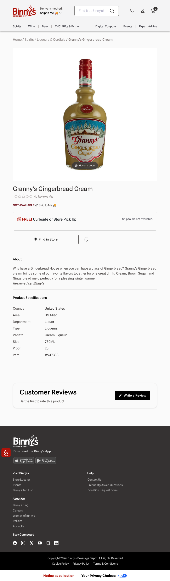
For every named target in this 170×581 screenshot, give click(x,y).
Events (17, 485)
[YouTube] (40, 543)
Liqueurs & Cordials (51, 40)
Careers (18, 510)
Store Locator (21, 479)
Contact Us (94, 479)
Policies (17, 520)
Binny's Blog (20, 505)
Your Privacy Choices (98, 576)
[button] (54, 10)
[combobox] (96, 11)
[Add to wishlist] (87, 240)
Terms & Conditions (105, 563)
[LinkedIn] (56, 543)
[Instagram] (23, 543)
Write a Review (135, 395)
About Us (18, 526)
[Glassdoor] (48, 543)
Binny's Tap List (23, 490)
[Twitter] (31, 543)
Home (17, 40)
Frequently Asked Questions (105, 485)
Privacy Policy (81, 563)
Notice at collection (58, 576)
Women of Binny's (24, 515)
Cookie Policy (60, 563)
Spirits (29, 40)
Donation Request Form (102, 490)
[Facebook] (15, 543)
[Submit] (111, 10)
